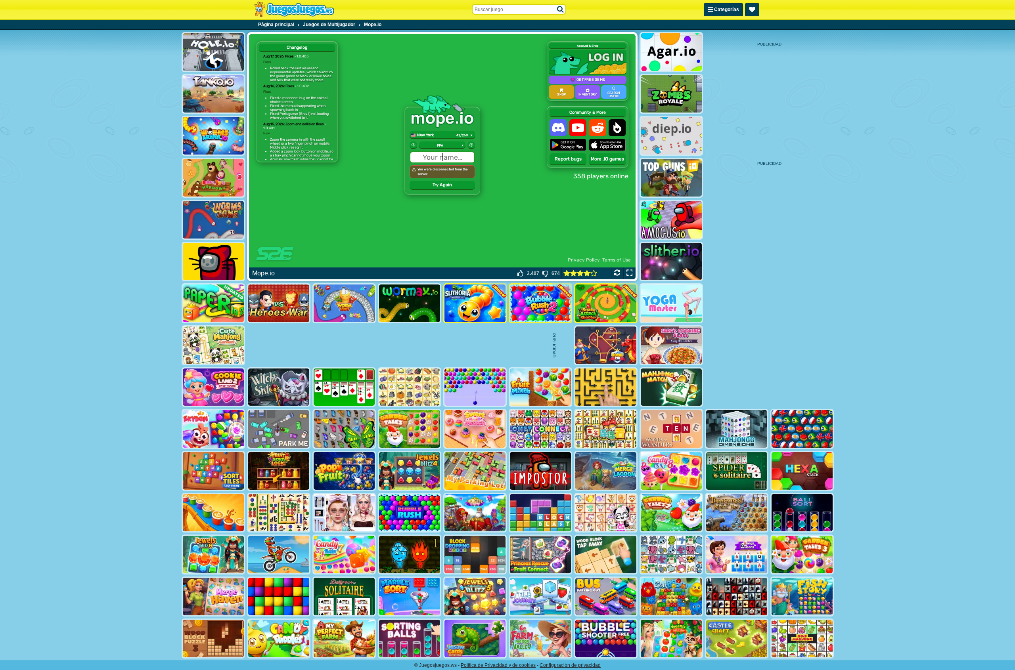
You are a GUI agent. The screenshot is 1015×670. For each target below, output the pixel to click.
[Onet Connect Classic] (540, 429)
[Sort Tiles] (213, 471)
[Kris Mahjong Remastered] (802, 638)
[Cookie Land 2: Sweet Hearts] (213, 387)
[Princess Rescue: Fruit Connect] (540, 554)
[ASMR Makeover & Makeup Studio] (344, 513)
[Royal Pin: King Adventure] (606, 345)
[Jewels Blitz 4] (409, 471)
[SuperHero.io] (278, 303)
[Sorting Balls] (409, 638)
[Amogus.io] (671, 220)
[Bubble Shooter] (475, 387)
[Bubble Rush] (409, 513)
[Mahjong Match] (671, 387)
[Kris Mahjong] (409, 387)
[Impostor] (540, 471)
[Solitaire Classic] (344, 387)
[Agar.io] (671, 52)
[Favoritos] (752, 9)
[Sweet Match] (475, 429)
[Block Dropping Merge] (475, 554)
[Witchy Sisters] (278, 387)
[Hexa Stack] (802, 471)
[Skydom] (213, 429)
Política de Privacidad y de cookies (498, 665)
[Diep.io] (671, 136)
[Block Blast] (540, 513)
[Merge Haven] (213, 596)
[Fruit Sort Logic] (278, 471)
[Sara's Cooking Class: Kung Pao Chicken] (671, 345)
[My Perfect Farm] (344, 638)
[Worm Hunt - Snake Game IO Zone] (344, 303)
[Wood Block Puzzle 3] (213, 638)
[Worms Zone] (213, 220)
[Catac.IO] (213, 262)
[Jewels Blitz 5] (475, 596)
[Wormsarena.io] (213, 136)
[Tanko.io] (213, 94)
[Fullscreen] (629, 273)
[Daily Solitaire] (344, 596)
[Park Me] (278, 429)
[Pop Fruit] (344, 471)
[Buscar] (560, 9)
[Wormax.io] (409, 303)
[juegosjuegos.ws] (294, 9)
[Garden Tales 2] (671, 513)
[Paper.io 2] (213, 303)
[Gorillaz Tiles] (736, 596)
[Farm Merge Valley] (540, 638)
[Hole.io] (213, 52)
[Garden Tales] (409, 429)
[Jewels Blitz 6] (213, 554)
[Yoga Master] (671, 303)
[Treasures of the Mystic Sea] (736, 513)
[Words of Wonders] (671, 429)
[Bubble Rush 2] (540, 303)
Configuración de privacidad (570, 665)
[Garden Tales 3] (802, 554)
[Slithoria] (475, 303)
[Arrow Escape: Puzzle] (606, 387)
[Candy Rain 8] (671, 471)
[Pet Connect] (671, 554)
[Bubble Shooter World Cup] (802, 429)
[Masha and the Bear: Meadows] (213, 178)
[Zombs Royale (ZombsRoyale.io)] (671, 94)
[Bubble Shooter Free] (606, 638)
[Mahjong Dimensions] (736, 429)
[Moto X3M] (278, 554)
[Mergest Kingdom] (475, 513)
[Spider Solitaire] (736, 471)
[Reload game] (617, 273)
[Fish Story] (802, 596)
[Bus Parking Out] (606, 596)
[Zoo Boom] (671, 596)
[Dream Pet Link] (606, 513)
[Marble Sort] (409, 596)
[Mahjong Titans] (278, 513)
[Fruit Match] (540, 387)
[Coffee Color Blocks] (213, 513)
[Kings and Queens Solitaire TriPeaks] (736, 554)
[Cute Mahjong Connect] (213, 345)
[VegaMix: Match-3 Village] (671, 638)
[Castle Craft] (736, 638)
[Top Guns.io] (671, 178)
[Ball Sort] (802, 513)
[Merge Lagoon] (606, 471)
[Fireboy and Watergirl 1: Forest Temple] (409, 554)
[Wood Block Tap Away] (606, 554)
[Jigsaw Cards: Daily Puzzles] (475, 638)
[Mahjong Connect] (606, 429)
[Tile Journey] (540, 596)
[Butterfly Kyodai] (344, 429)
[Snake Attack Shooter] (606, 303)
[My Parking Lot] (475, 471)
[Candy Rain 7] (344, 554)
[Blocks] (278, 596)
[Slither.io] (671, 262)
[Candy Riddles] (278, 638)
